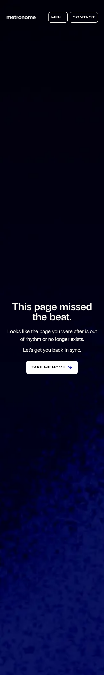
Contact (83, 17)
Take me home (48, 367)
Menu (58, 17)
